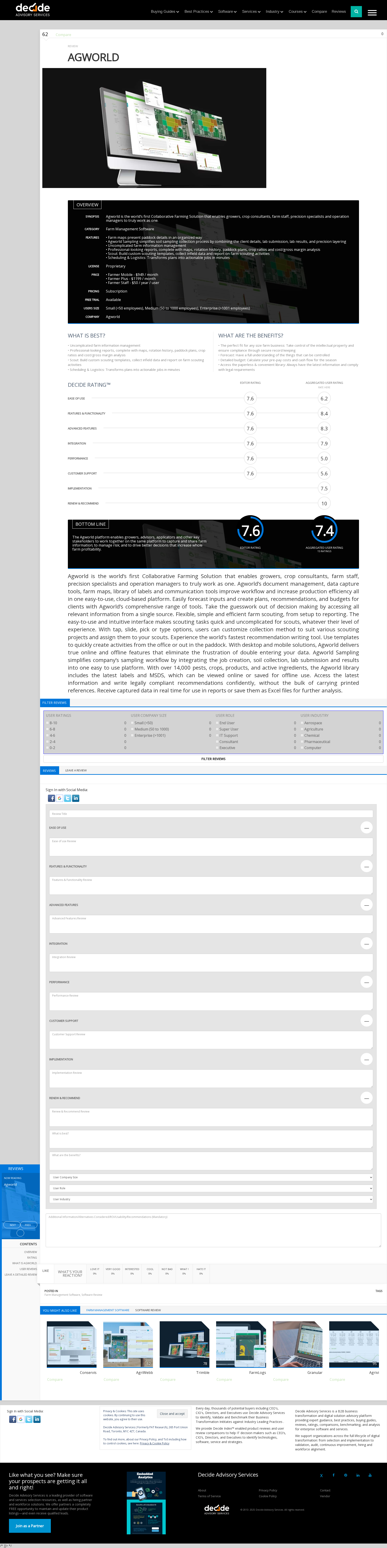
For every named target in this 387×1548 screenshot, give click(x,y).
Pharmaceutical (342, 741)
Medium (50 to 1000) (172, 729)
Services (249, 11)
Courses (296, 11)
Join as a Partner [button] (30, 1525)
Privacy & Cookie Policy (154, 1443)
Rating (32, 1258)
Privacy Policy (268, 1490)
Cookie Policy (268, 1496)
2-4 (87, 741)
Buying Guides (163, 11)
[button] (52, 797)
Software (225, 11)
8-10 (87, 722)
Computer (342, 747)
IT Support (257, 735)
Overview (30, 1252)
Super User (257, 729)
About (202, 1490)
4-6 (87, 735)
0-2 (87, 747)
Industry (273, 11)
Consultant (257, 741)
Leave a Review (76, 770)
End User (257, 722)
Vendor (325, 1496)
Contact (325, 1490)
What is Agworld (24, 1263)
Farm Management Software (62, 1295)
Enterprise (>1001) (172, 735)
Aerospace (342, 722)
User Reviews (28, 1269)
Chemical (342, 735)
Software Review (92, 1295)
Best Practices (197, 11)
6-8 (87, 729)
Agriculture (342, 729)
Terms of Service (209, 1496)
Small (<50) (172, 722)
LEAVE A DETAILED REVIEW (21, 1275)
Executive (257, 747)
